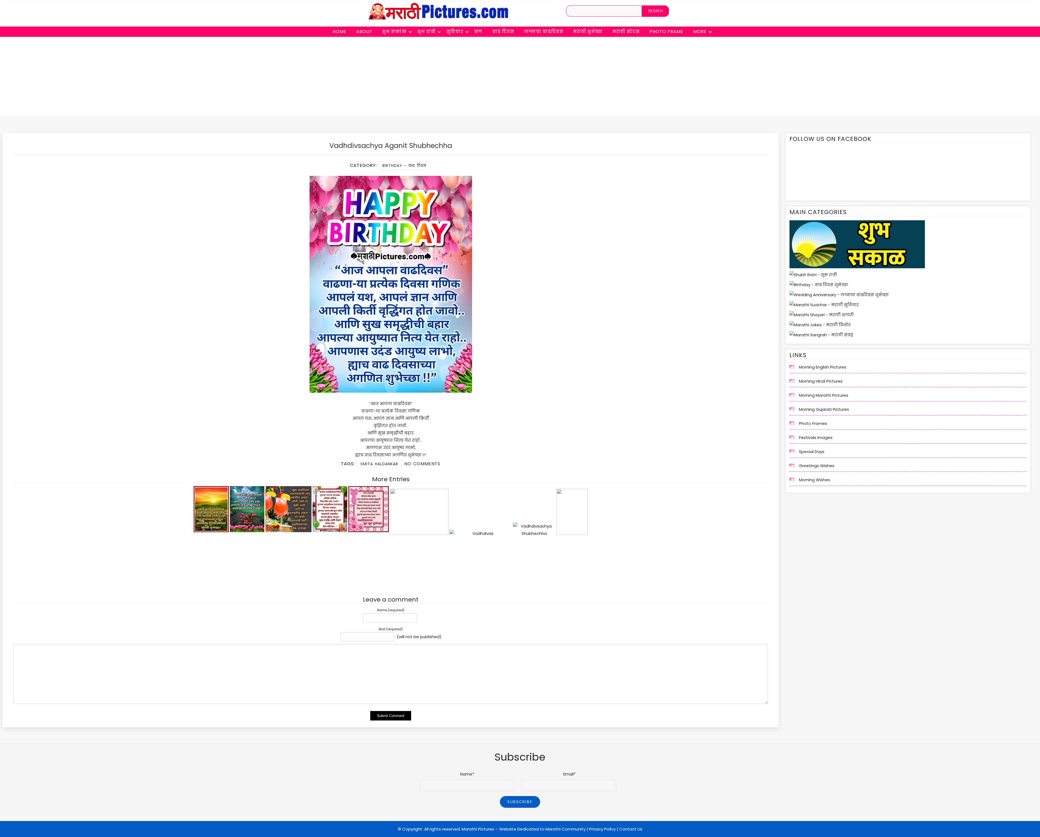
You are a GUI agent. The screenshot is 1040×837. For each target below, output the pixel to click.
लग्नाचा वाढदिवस (543, 31)
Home (339, 31)
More (700, 31)
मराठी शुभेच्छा (588, 31)
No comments (422, 464)
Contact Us (630, 829)
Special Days (811, 451)
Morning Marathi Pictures (823, 395)
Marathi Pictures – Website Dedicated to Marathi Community (524, 829)
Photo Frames (813, 423)
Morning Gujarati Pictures (824, 409)
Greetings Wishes (816, 465)
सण (478, 31)
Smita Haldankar (379, 464)
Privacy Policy (602, 829)
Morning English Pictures (822, 367)
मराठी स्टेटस (626, 31)
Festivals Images (816, 437)
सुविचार (454, 31)
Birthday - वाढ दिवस (404, 165)
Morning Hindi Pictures (821, 381)
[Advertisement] (520, 77)
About (364, 31)
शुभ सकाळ (394, 31)
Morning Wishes (814, 480)
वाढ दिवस (503, 31)
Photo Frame (666, 31)
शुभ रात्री (426, 31)
